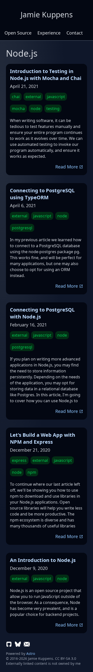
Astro (30, 653)
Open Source (17, 33)
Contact (74, 33)
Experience (49, 33)
